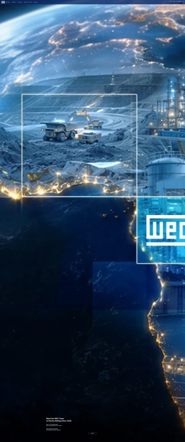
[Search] (183, 3)
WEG (3, 2)
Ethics (30, 2)
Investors (26, 2)
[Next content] (92, 436)
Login (180, 1)
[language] (183, 1)
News (171, 1)
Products (13, 2)
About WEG (7, 2)
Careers (174, 1)
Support (35, 2)
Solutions (20, 2)
